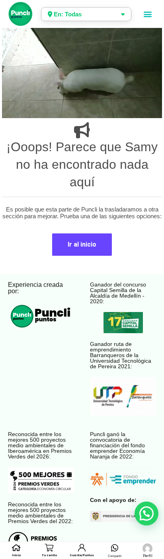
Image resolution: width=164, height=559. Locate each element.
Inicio (16, 555)
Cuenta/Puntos (82, 555)
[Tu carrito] (49, 547)
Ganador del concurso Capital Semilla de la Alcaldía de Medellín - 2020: (118, 292)
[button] (147, 14)
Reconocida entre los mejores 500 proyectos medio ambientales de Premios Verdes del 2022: (40, 512)
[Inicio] (16, 547)
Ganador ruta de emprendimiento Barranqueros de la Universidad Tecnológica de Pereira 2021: (120, 355)
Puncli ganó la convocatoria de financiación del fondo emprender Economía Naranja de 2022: (117, 445)
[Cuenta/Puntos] (82, 547)
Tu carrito (49, 555)
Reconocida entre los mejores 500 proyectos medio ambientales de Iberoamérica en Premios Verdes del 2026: (40, 445)
